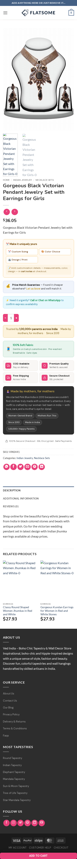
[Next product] (7, 212)
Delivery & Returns (14, 721)
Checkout (61, 847)
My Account (18, 847)
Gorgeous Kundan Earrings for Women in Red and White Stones (56, 611)
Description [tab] (12, 490)
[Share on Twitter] (20, 467)
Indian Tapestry (12, 765)
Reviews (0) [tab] (11, 506)
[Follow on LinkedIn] (34, 823)
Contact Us (10, 700)
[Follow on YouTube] (41, 823)
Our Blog (8, 707)
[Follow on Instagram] (13, 823)
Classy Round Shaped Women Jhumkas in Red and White (17, 611)
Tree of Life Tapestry (15, 793)
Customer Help (40, 847)
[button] (5, 13)
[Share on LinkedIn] (41, 467)
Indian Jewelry (22, 180)
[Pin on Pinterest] (34, 467)
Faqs (6, 735)
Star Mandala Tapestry (17, 800)
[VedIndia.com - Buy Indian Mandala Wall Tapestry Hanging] (38, 12)
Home (6, 180)
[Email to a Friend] (27, 467)
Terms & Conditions (15, 728)
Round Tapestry (12, 758)
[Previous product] (14, 212)
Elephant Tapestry (14, 772)
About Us (8, 693)
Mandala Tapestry (14, 779)
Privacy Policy (11, 714)
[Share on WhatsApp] (6, 467)
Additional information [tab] (21, 498)
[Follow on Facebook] (6, 823)
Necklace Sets (45, 180)
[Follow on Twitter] (20, 823)
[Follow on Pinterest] (27, 823)
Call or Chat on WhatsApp (45, 300)
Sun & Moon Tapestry (16, 786)
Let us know (33, 288)
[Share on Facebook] (13, 467)
